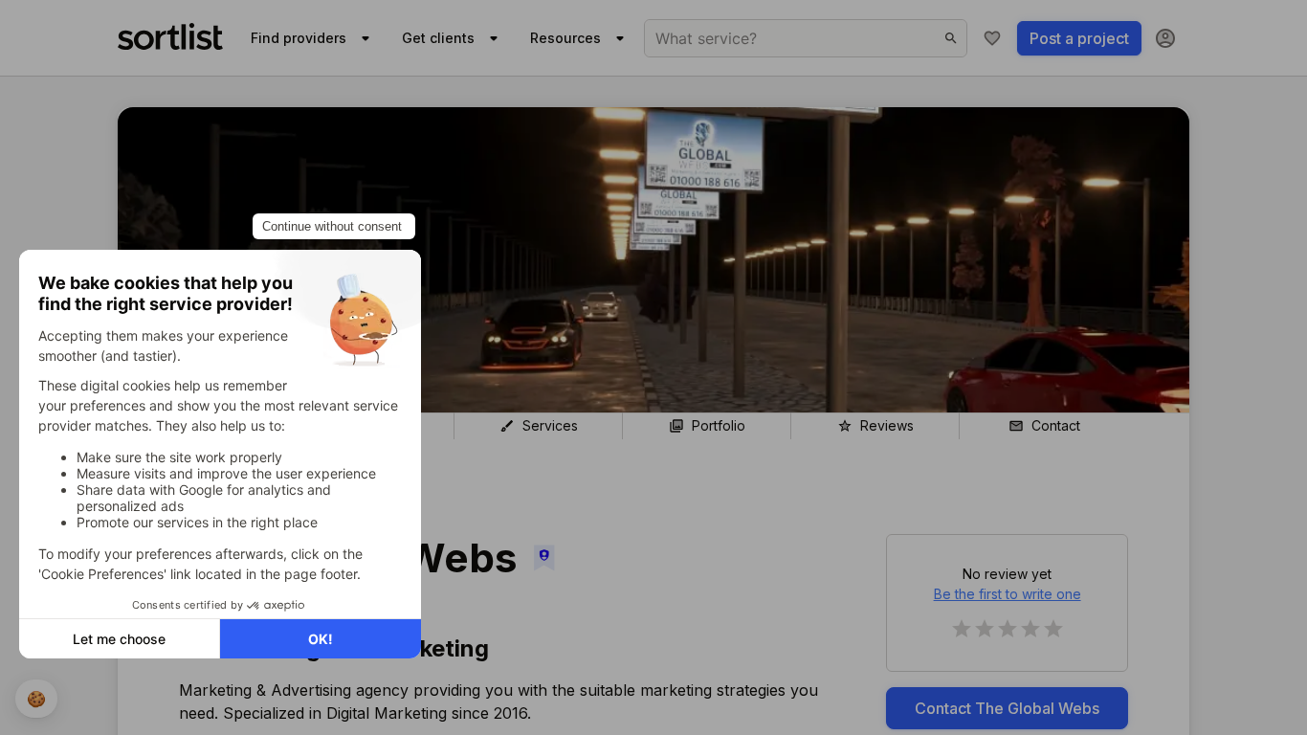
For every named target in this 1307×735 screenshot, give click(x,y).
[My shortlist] (992, 38)
